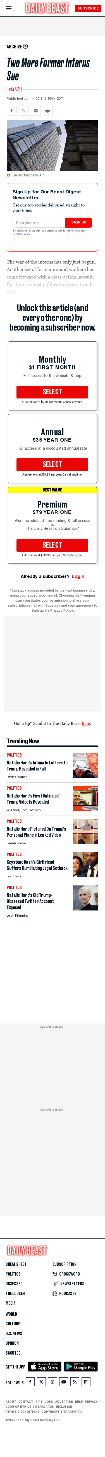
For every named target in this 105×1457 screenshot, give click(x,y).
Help (79, 1401)
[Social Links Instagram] (52, 1383)
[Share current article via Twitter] (23, 110)
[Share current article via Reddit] (47, 110)
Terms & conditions (22, 1411)
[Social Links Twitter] (41, 1383)
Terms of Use (72, 231)
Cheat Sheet (16, 1264)
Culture (13, 1324)
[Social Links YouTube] (63, 1383)
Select (52, 392)
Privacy (91, 1401)
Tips (39, 1401)
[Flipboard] (86, 1383)
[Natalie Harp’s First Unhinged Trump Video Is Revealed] (85, 809)
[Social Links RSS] (74, 1383)
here (86, 723)
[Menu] (13, 8)
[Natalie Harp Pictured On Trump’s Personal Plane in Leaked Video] (85, 842)
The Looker (15, 1293)
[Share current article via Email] (35, 110)
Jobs (49, 1401)
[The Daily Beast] (47, 8)
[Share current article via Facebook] (11, 110)
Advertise (64, 1401)
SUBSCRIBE (88, 8)
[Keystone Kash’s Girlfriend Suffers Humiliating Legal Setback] (85, 875)
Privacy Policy (22, 234)
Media (10, 1303)
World (11, 1314)
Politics (13, 1274)
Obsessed (14, 1284)
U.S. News (14, 1334)
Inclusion (64, 1406)
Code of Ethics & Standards (30, 1406)
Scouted (13, 1353)
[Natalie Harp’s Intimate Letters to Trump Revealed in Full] (85, 776)
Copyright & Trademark (62, 1411)
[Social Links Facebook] (30, 1383)
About (11, 1401)
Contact (25, 1401)
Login (78, 576)
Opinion (12, 1343)
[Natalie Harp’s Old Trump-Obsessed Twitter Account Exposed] (85, 909)
